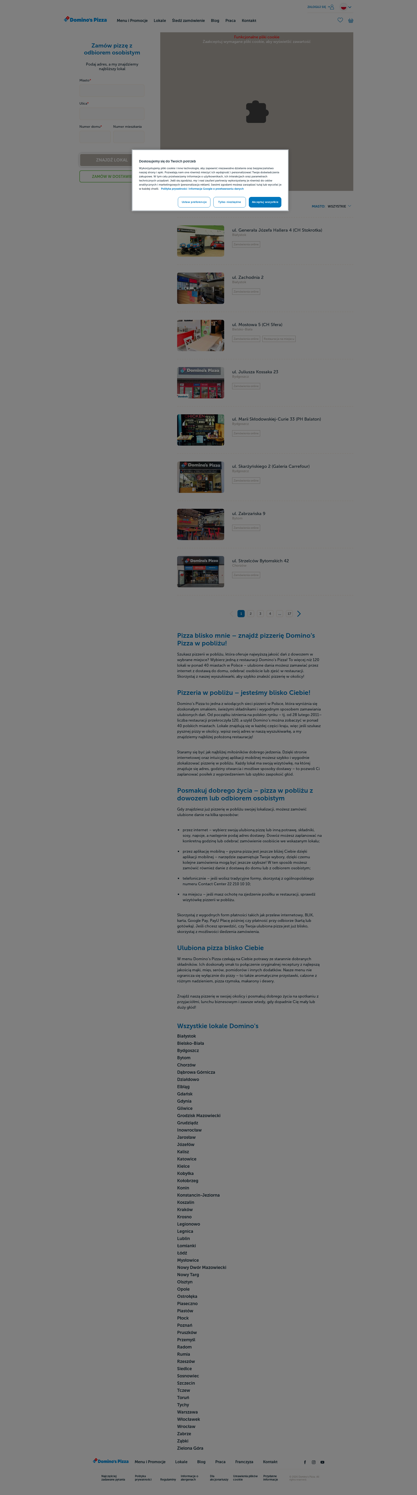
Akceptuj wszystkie (265, 202)
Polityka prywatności (174, 188)
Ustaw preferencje (194, 202)
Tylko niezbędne (229, 202)
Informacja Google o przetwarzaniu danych (216, 188)
